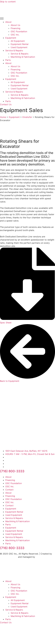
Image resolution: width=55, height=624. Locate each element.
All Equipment (18, 41)
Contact (9, 489)
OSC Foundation (19, 31)
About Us (15, 25)
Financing (15, 28)
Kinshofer (27, 117)
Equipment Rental (19, 44)
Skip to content (8, 1)
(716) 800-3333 (12, 471)
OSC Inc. (15, 34)
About (8, 22)
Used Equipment (19, 47)
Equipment (10, 37)
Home (3, 117)
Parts (8, 60)
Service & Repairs (14, 50)
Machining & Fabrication (23, 57)
